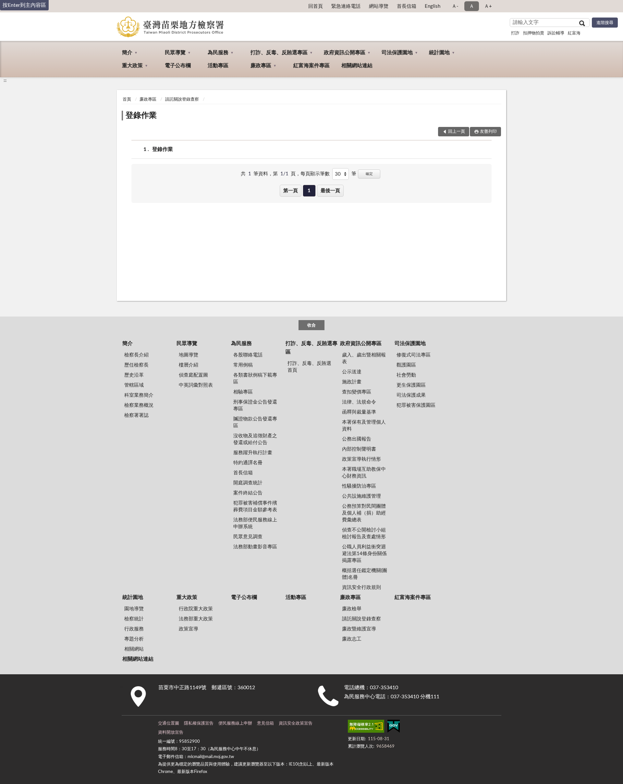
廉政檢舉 (351, 608)
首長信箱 (406, 6)
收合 (311, 325)
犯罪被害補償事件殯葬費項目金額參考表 (255, 506)
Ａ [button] (471, 6)
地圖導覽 (188, 355)
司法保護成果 (411, 395)
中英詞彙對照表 (196, 385)
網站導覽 (378, 6)
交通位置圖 (168, 723)
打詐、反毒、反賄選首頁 (309, 367)
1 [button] (309, 190)
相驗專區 (243, 392)
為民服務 (218, 52)
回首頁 (315, 6)
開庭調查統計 (248, 482)
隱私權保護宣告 (199, 723)
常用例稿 (243, 365)
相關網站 (134, 649)
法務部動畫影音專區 (255, 546)
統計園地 (439, 52)
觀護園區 (406, 365)
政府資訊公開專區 (344, 52)
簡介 (127, 52)
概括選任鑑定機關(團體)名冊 (364, 574)
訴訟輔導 (555, 33)
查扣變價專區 (356, 392)
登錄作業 (141, 115)
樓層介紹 (188, 365)
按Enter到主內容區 (24, 5)
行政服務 (134, 629)
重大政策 (132, 65)
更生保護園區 (411, 385)
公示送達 (351, 371)
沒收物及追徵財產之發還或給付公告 (255, 439)
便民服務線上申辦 (235, 723)
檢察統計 (134, 618)
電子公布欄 (178, 65)
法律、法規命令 (359, 402)
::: (5, 80)
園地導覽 (134, 608)
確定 (369, 174)
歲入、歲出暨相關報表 (364, 358)
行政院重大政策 (196, 608)
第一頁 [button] (290, 190)
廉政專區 (260, 65)
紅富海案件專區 (311, 65)
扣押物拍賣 (533, 33)
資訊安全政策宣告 (295, 723)
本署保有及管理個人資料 (364, 425)
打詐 (515, 33)
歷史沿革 (134, 375)
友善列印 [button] (488, 132)
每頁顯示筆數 (315, 173)
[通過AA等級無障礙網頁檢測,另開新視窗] (366, 727)
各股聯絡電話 (248, 355)
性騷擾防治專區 (359, 486)
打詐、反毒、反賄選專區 (279, 52)
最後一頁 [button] (330, 190)
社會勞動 (406, 375)
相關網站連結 (357, 65)
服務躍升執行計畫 (252, 452)
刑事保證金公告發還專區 (255, 405)
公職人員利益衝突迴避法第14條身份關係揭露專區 (364, 553)
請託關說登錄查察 (182, 99)
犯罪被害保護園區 (416, 405)
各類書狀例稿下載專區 (255, 378)
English (432, 6)
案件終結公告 (248, 493)
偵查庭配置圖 (193, 375)
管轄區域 (134, 385)
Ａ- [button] (455, 6)
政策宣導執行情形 (361, 459)
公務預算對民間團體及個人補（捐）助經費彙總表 (364, 513)
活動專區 (218, 65)
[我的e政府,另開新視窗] (393, 727)
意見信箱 (265, 723)
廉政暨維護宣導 (359, 629)
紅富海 (574, 33)
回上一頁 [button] (456, 132)
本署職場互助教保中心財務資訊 (364, 473)
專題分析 (134, 639)
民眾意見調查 (248, 536)
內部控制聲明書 (359, 449)
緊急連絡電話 (345, 6)
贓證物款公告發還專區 (255, 422)
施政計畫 (351, 382)
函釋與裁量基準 (359, 412)
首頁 (127, 99)
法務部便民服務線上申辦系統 (255, 523)
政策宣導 (188, 629)
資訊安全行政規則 (361, 587)
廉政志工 (351, 639)
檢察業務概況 (138, 405)
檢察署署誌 (136, 415)
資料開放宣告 (170, 732)
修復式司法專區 (414, 355)
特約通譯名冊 (248, 462)
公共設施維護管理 (361, 496)
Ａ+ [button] (488, 6)
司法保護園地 (397, 52)
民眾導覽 (175, 52)
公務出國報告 (356, 439)
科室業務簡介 (138, 395)
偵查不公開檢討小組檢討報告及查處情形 (364, 533)
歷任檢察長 (136, 365)
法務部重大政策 (196, 618)
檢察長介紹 (136, 355)
